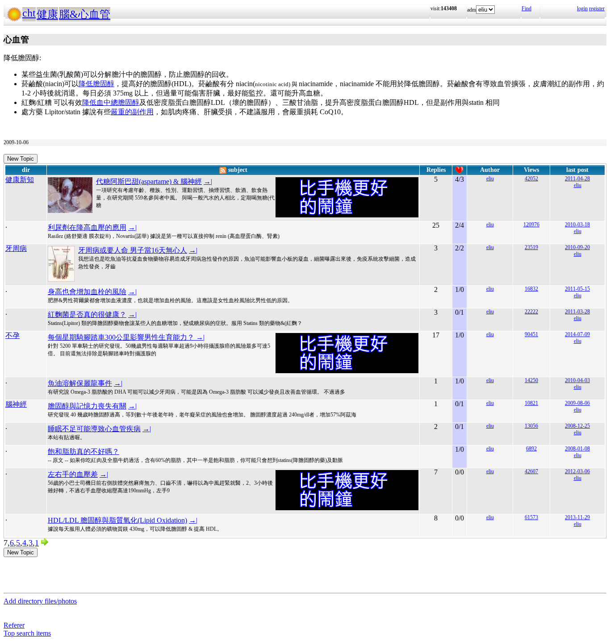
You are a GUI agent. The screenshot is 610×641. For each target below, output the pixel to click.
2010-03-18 (577, 224)
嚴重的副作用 (132, 112)
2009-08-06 (577, 403)
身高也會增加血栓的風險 (87, 292)
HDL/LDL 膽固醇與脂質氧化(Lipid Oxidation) (117, 520)
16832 (531, 289)
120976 (531, 224)
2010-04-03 (577, 380)
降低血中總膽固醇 (110, 102)
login (582, 8)
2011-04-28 (577, 178)
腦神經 (16, 404)
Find (526, 8)
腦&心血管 (84, 14)
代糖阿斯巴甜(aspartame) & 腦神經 (149, 181)
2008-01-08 (577, 448)
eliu (490, 178)
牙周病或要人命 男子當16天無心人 (132, 250)
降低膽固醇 (96, 83)
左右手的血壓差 (73, 474)
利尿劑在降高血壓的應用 (87, 227)
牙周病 (16, 248)
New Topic (20, 158)
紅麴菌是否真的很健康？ (87, 314)
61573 (531, 517)
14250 (531, 380)
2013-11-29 (577, 517)
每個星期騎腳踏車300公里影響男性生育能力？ (122, 337)
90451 (531, 334)
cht (29, 13)
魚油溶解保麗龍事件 (80, 383)
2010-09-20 (577, 247)
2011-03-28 (577, 311)
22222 (531, 311)
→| (208, 181)
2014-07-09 (577, 334)
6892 (531, 448)
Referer (14, 625)
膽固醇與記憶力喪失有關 (87, 406)
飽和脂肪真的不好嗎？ (83, 451)
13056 (531, 426)
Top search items (27, 633)
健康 (47, 14)
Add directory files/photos (40, 601)
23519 (531, 247)
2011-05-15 (577, 289)
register (597, 8)
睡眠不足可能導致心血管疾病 (94, 429)
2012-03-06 (577, 471)
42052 (531, 178)
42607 (531, 471)
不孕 (12, 335)
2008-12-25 (577, 426)
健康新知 (19, 179)
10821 (531, 403)
